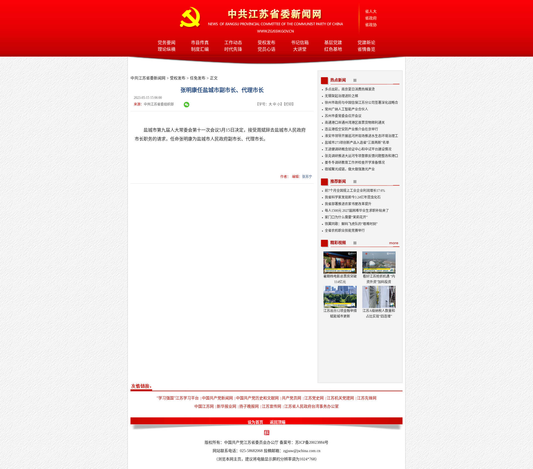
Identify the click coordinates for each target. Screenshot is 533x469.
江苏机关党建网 (340, 398)
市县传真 (200, 42)
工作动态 (233, 42)
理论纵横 (166, 49)
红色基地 (333, 49)
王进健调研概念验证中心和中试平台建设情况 (358, 149)
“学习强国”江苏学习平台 (178, 398)
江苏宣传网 (271, 406)
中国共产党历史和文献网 (257, 398)
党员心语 (266, 49)
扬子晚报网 (249, 406)
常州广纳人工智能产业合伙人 (346, 109)
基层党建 (333, 42)
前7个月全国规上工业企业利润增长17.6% (355, 191)
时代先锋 (233, 49)
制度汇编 (200, 49)
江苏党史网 (314, 398)
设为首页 (255, 422)
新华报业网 (226, 406)
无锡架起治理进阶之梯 (341, 96)
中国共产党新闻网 (217, 398)
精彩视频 (338, 243)
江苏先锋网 (366, 398)
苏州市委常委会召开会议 (343, 116)
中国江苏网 (204, 406)
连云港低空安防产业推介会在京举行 (351, 129)
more (393, 243)
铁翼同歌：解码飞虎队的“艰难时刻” (351, 224)
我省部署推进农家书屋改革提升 (348, 204)
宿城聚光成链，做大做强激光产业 (350, 169)
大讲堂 (299, 49)
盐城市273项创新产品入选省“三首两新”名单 (357, 143)
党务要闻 (166, 42)
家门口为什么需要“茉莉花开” (346, 217)
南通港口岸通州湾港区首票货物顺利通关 (355, 123)
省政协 (371, 25)
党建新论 (366, 42)
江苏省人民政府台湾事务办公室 (311, 406)
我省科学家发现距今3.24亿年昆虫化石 (353, 197)
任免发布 (197, 78)
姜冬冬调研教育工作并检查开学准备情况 (355, 163)
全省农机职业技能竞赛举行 (345, 231)
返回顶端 (277, 422)
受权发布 (266, 42)
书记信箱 (300, 42)
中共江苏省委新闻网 (147, 78)
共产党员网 (291, 398)
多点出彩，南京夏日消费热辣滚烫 (350, 89)
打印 (288, 104)
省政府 (371, 18)
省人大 (371, 11)
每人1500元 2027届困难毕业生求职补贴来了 (357, 211)
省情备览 (366, 49)
